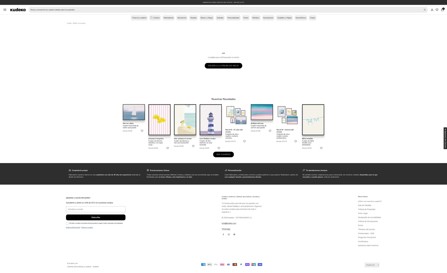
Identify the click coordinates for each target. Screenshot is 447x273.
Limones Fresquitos (156, 138)
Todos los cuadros (139, 18)
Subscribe (95, 217)
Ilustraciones (268, 18)
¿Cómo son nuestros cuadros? (370, 201)
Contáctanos (363, 241)
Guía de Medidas (364, 205)
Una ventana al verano (183, 138)
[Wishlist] (437, 9)
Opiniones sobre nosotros (368, 245)
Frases (312, 18)
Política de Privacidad (366, 209)
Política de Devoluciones (368, 221)
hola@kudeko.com (229, 223)
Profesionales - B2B (366, 233)
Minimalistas (168, 18)
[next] (439, 124)
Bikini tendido (307, 138)
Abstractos (181, 18)
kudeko (69, 23)
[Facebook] (223, 234)
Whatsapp (226, 229)
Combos (156, 18)
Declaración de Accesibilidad (369, 217)
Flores (245, 18)
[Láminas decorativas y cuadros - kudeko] (16, 9)
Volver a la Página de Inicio (223, 66)
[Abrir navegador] (4, 10)
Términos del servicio (366, 229)
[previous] (7, 124)
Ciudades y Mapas (284, 18)
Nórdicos (255, 18)
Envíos (360, 225)
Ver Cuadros (224, 154)
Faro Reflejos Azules (207, 138)
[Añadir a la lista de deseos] (142, 131)
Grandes (220, 18)
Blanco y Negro (207, 18)
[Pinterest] (234, 234)
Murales (193, 18)
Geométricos (301, 18)
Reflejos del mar (257, 123)
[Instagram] (229, 234)
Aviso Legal (362, 213)
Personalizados (233, 18)
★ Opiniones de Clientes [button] (445, 138)
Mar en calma (128, 123)
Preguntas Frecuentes (367, 237)
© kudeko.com (72, 263)
